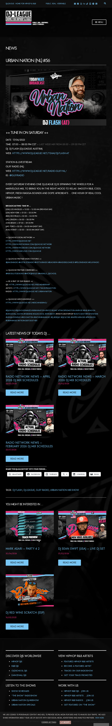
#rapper (74, 317)
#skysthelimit (51, 310)
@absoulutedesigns (15, 273)
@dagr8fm (53, 262)
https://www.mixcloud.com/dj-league (23, 251)
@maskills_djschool (47, 273)
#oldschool (38, 313)
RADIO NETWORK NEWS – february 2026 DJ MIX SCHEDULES (29, 444)
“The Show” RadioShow (24, 695)
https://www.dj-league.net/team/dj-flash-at (40, 153)
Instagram (75, 4)
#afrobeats (50, 313)
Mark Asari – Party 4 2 (23, 549)
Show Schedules (20, 691)
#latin (20, 313)
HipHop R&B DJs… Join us (76, 691)
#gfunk (94, 313)
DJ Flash (17, 490)
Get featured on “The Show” (79, 704)
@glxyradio (16, 175)
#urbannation (38, 310)
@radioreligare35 (66, 262)
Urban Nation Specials (23, 704)
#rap (36, 317)
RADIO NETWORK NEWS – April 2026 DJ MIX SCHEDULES (28, 378)
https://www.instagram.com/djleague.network (29, 244)
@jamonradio (12, 262)
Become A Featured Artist (77, 666)
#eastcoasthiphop (82, 313)
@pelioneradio (81, 262)
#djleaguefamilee (23, 310)
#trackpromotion (66, 310)
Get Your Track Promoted (78, 675)
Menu (100, 22)
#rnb (85, 310)
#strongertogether (27, 320)
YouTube (90, 4)
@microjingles (30, 273)
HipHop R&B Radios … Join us (78, 700)
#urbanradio (11, 320)
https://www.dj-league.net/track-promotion (34, 288)
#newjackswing (13, 317)
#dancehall (11, 313)
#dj (52, 317)
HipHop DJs (17, 661)
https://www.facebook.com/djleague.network (28, 247)
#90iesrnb (28, 313)
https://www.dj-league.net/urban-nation (32, 291)
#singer (81, 317)
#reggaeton (27, 317)
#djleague (10, 310)
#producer (90, 317)
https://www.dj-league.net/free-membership (29, 284)
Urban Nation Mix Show (64, 490)
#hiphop (78, 310)
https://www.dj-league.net (18, 241)
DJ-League (29, 490)
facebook (78, 4)
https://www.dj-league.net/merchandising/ (26, 302)
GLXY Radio (42, 490)
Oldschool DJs (19, 670)
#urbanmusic (44, 317)
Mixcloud (84, 4)
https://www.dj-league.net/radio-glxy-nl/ (39, 171)
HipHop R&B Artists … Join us (79, 695)
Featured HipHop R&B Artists (79, 661)
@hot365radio (41, 262)
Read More (17, 392)
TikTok (87, 4)
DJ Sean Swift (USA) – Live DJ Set (81, 549)
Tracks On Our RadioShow (78, 670)
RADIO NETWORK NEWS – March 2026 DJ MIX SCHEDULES (82, 378)
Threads (81, 4)
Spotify (93, 4)
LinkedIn (96, 4)
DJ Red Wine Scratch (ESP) (25, 613)
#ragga (91, 310)
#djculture (65, 317)
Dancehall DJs (19, 675)
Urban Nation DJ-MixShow (25, 700)
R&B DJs (15, 666)
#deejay (57, 317)
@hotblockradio (26, 262)
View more (99, 718)
